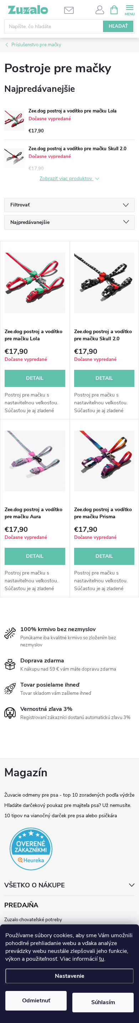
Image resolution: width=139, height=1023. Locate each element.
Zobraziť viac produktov (66, 179)
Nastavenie (69, 976)
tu (101, 959)
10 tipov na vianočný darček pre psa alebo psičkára (60, 815)
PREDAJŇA (21, 905)
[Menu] (129, 9)
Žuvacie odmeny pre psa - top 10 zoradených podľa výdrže (69, 795)
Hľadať (118, 26)
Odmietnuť (36, 1000)
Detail (34, 378)
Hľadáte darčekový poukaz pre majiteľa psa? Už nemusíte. (67, 805)
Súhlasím (103, 1002)
